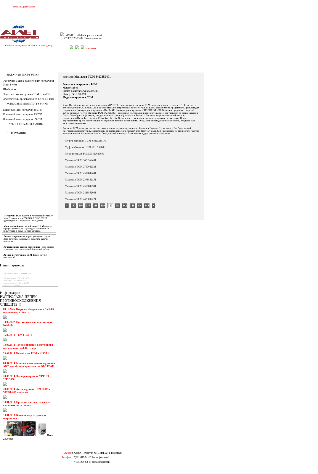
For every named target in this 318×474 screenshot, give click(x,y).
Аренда (29, 62)
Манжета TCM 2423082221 (80, 199)
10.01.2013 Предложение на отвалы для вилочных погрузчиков (26, 404)
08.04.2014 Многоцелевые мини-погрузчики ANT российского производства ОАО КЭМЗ (29, 365)
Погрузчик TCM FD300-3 (17, 215)
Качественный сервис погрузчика (21, 246)
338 (95, 205)
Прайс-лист (123, 62)
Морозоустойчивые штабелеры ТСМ (23, 226)
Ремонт (75, 62)
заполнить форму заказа (24, 6)
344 (139, 205)
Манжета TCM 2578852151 (80, 179)
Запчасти (108, 62)
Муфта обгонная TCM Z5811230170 (85, 140)
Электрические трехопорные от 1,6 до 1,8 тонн (28, 98)
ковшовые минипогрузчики (27, 103)
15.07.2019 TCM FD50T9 (17, 335)
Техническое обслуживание (52, 62)
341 (117, 205)
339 (103, 205)
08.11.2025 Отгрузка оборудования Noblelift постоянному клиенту (28, 311)
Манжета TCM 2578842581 (80, 186)
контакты (91, 48)
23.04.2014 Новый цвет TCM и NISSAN (26, 353)
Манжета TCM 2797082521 (80, 166)
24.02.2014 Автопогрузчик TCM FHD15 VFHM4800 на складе (26, 391)
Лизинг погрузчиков (14, 236)
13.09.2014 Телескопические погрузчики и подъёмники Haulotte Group (28, 346)
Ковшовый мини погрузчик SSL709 (22, 114)
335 (73, 205)
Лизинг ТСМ (13, 62)
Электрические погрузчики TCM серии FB (26, 94)
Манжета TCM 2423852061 (80, 192)
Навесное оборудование (24, 124)
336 (81, 205)
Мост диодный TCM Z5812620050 (84, 153)
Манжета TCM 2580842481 (80, 173)
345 (147, 205)
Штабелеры (9, 89)
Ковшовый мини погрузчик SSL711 (22, 119)
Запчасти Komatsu (144, 62)
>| (153, 205)
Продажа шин (91, 62)
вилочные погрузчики (22, 74)
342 (125, 205)
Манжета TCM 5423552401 (80, 160)
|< (67, 205)
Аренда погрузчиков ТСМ (17, 254)
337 (88, 205)
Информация (16, 133)
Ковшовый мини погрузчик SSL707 (22, 109)
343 (132, 205)
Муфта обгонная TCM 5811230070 (84, 147)
